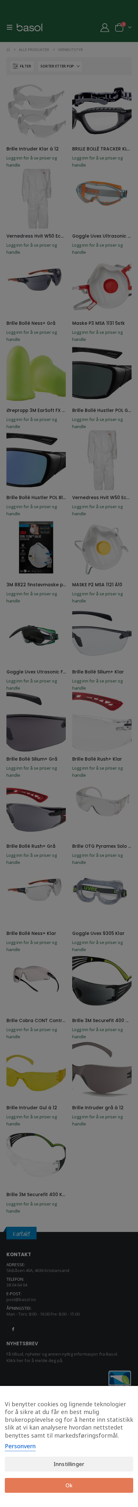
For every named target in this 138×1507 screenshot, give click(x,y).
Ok (69, 1485)
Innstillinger (69, 1464)
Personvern (20, 1446)
